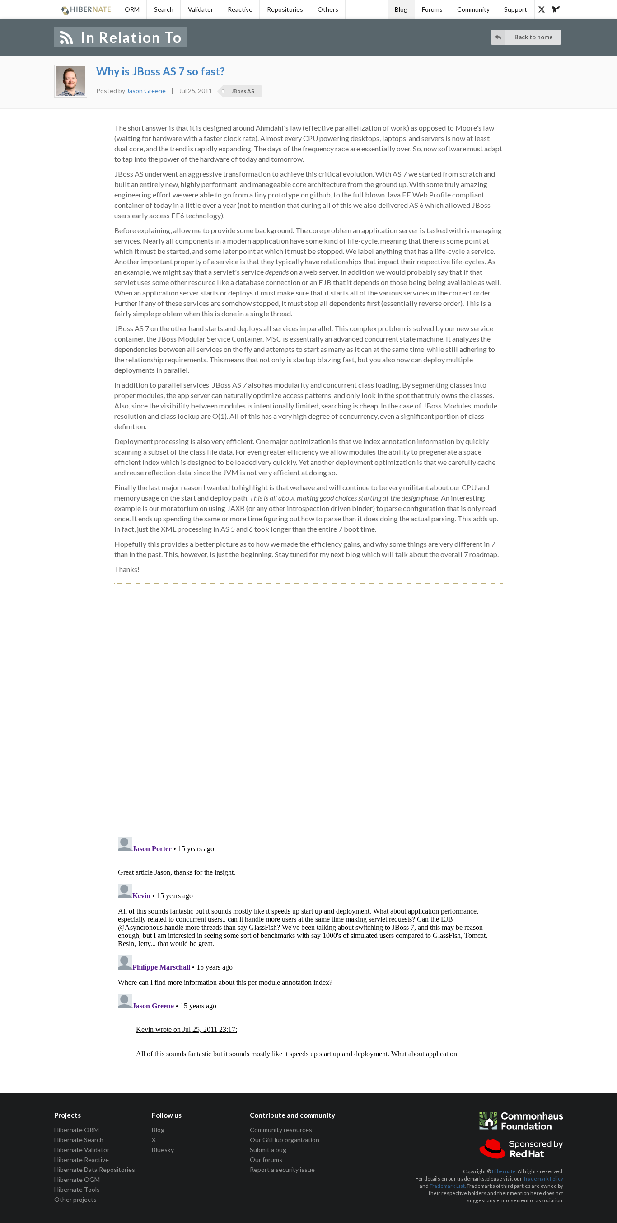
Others (328, 9)
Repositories (285, 9)
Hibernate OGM (77, 1179)
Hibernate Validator (81, 1149)
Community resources (281, 1130)
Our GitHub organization (284, 1139)
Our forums (266, 1159)
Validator (200, 9)
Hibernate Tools (77, 1189)
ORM (132, 9)
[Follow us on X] (541, 9)
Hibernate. (504, 1171)
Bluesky (163, 1149)
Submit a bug (268, 1149)
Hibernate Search (78, 1139)
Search (163, 9)
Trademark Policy (543, 1178)
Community (473, 9)
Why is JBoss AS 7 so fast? (160, 71)
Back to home (533, 37)
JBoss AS (242, 91)
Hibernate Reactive (81, 1159)
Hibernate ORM (76, 1130)
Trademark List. (448, 1186)
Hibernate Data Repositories (94, 1169)
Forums (432, 9)
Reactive (240, 9)
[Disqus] (308, 700)
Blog (401, 9)
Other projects (75, 1199)
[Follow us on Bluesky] (556, 9)
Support (515, 9)
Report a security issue (282, 1169)
